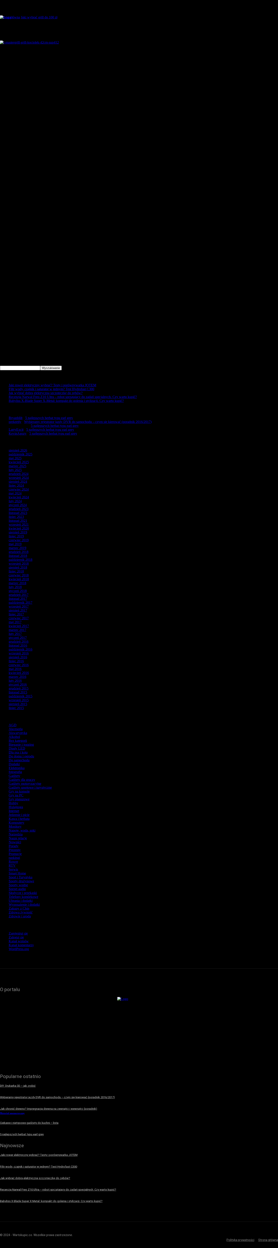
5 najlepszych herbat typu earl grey (49, 418)
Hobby (13, 803)
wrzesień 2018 (19, 563)
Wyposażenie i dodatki (24, 904)
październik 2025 (20, 454)
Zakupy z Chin (19, 908)
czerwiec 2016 (19, 665)
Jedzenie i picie (19, 815)
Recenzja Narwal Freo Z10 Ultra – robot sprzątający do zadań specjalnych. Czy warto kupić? (73, 397)
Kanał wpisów (19, 941)
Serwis (13, 869)
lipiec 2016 (16, 661)
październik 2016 (20, 649)
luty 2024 (15, 501)
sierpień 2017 (18, 610)
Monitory (15, 826)
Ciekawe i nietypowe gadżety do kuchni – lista (29, 1123)
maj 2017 (15, 622)
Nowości (15, 842)
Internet (14, 811)
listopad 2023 (18, 513)
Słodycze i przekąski (23, 893)
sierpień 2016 (18, 657)
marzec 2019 (17, 548)
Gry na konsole (19, 791)
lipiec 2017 (16, 614)
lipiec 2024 (16, 485)
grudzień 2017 (18, 595)
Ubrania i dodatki (21, 900)
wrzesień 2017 (19, 606)
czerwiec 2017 (19, 618)
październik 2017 (20, 602)
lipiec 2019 (16, 536)
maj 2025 (15, 458)
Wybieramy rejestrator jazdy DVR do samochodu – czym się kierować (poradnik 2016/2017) (88, 422)
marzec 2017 (17, 630)
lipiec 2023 (16, 517)
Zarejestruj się (18, 933)
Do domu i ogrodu (21, 756)
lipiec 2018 (16, 571)
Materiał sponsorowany (12, 1113)
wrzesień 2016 (19, 653)
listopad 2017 (18, 598)
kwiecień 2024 (19, 497)
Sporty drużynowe (21, 881)
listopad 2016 (18, 645)
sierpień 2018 (18, 567)
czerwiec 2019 (19, 540)
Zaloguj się (16, 937)
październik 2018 (20, 559)
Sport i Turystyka (20, 877)
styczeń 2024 (18, 505)
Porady (13, 846)
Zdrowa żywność (21, 912)
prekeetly (15, 422)
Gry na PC (16, 795)
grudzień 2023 (18, 509)
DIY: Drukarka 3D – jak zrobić (18, 1086)
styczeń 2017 (18, 637)
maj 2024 (15, 493)
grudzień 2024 (18, 474)
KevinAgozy (17, 433)
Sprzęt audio (17, 889)
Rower (13, 861)
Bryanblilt (15, 418)
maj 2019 (15, 544)
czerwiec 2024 (19, 489)
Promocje (15, 854)
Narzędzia (16, 834)
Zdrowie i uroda (20, 916)
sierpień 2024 (18, 481)
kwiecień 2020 (19, 528)
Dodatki (14, 764)
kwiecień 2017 (19, 626)
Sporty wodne (18, 885)
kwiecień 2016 (19, 673)
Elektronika (17, 768)
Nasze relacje (18, 838)
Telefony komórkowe (23, 897)
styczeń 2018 (18, 591)
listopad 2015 (18, 692)
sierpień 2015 (18, 704)
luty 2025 (15, 470)
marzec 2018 (17, 583)
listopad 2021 (18, 520)
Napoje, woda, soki (22, 830)
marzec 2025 (17, 466)
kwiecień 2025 (19, 462)
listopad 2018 (18, 556)
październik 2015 (20, 696)
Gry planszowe (19, 799)
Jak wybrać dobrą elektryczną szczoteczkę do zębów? (46, 393)
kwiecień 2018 (19, 579)
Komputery (16, 822)
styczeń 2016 (18, 684)
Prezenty (15, 850)
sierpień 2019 (18, 532)
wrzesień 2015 (19, 700)
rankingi (14, 858)
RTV (12, 865)
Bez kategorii (18, 740)
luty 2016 (15, 680)
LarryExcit (16, 429)
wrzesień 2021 (19, 524)
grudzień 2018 (18, 552)
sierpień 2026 (18, 450)
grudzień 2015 (18, 688)
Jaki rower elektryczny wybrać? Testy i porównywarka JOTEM (52, 385)
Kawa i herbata (19, 819)
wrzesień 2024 (19, 478)
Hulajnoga (16, 807)
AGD (13, 725)
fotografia (15, 772)
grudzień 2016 (18, 641)
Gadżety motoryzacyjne (25, 783)
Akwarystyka (18, 733)
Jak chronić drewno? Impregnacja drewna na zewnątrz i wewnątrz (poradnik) (48, 1109)
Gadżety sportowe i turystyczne (30, 787)
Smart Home (17, 873)
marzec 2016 (17, 677)
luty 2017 (15, 634)
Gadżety (14, 776)
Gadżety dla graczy (22, 779)
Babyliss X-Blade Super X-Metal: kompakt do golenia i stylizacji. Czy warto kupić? (66, 401)
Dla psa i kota (18, 752)
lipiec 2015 (16, 708)
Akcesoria (16, 729)
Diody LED (17, 748)
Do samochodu (19, 760)
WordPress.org (19, 949)
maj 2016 (15, 669)
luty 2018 (15, 587)
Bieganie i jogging (21, 744)
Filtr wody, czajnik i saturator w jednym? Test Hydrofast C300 (51, 389)
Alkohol (14, 737)
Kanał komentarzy (21, 945)
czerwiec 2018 (19, 575)
